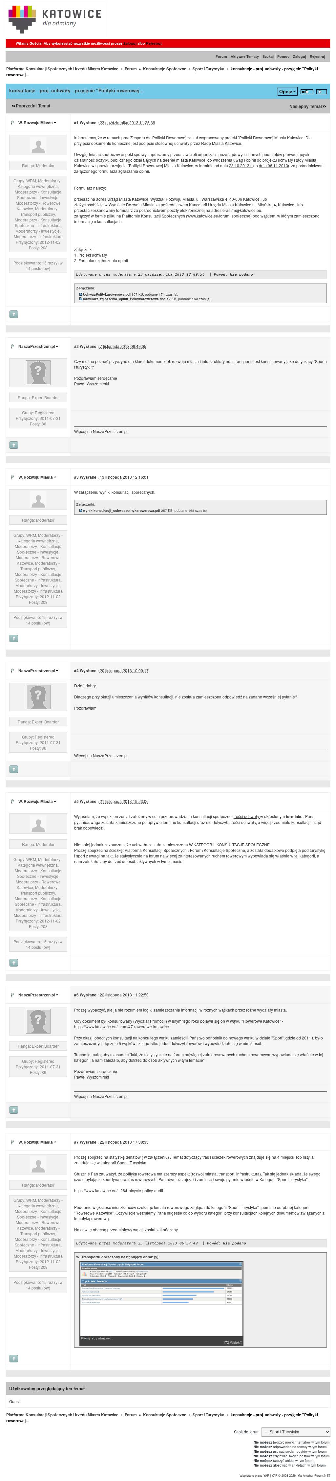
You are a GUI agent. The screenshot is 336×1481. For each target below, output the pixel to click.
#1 (76, 122)
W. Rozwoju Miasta (35, 122)
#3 (76, 477)
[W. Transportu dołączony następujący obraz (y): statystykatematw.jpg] (161, 1344)
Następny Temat (305, 106)
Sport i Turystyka (208, 69)
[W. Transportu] (38, 151)
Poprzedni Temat (33, 106)
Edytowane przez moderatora (106, 274)
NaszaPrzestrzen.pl (36, 346)
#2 (76, 346)
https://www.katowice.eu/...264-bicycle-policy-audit (118, 1190)
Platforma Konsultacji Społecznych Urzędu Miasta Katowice (62, 69)
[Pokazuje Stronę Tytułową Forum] (55, 35)
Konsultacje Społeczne (164, 69)
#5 (76, 801)
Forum (221, 56)
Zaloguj (129, 43)
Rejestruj (153, 43)
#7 (76, 1142)
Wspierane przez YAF (254, 1475)
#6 (76, 995)
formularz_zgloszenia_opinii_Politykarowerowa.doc (124, 299)
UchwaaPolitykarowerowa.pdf (107, 294)
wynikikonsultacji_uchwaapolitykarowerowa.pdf (121, 510)
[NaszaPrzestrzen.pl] (38, 383)
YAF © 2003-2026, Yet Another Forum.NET (301, 1475)
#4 (76, 670)
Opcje (285, 91)
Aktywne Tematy (245, 56)
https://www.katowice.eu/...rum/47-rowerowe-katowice (121, 1026)
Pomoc (283, 56)
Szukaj (268, 56)
